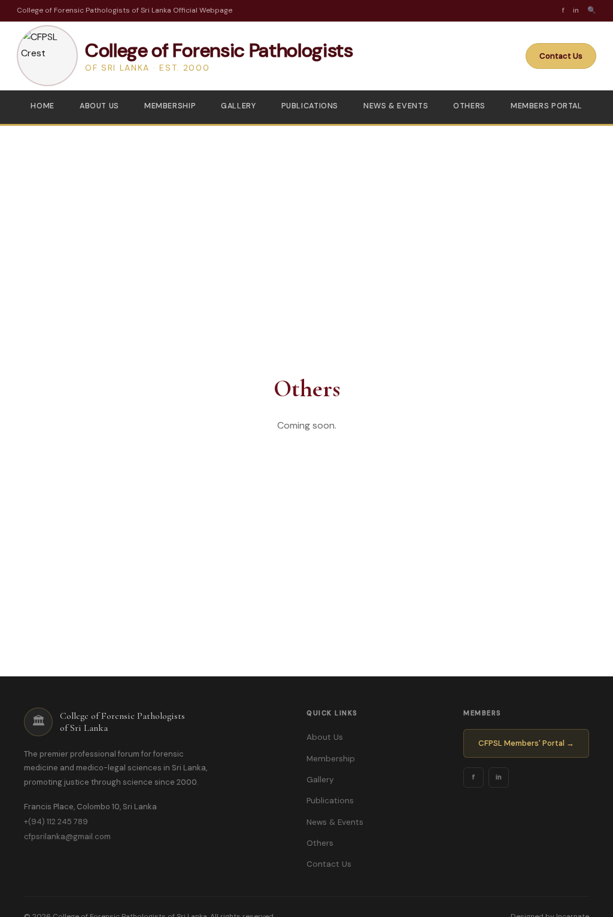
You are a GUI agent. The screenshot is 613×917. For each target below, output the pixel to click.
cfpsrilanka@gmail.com (67, 836)
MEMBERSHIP (170, 106)
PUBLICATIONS (310, 106)
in (499, 777)
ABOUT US (99, 106)
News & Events (334, 822)
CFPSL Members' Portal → (526, 743)
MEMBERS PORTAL (546, 106)
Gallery (320, 780)
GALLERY (238, 106)
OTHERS (469, 106)
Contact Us (560, 56)
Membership (330, 759)
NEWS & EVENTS (395, 106)
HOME (42, 106)
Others (319, 843)
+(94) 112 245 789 (56, 821)
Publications (330, 800)
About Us (324, 737)
